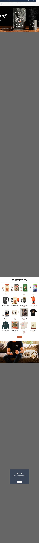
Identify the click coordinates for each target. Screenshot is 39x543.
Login (35, 0)
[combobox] (30, 0)
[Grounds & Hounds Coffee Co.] (3, 4)
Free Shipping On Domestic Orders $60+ (6, 0)
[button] (10, 3)
